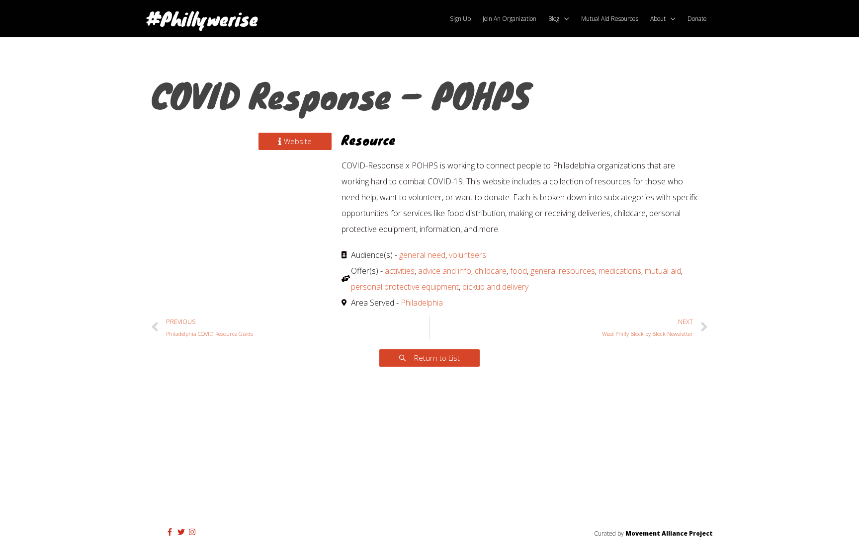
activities (400, 270)
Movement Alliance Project (669, 533)
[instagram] (193, 532)
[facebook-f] (171, 532)
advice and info (444, 270)
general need (422, 254)
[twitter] (182, 532)
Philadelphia (422, 302)
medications (620, 270)
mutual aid (663, 270)
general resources (562, 270)
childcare (491, 270)
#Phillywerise (202, 18)
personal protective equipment (405, 286)
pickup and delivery (495, 286)
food (518, 270)
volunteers (467, 254)
